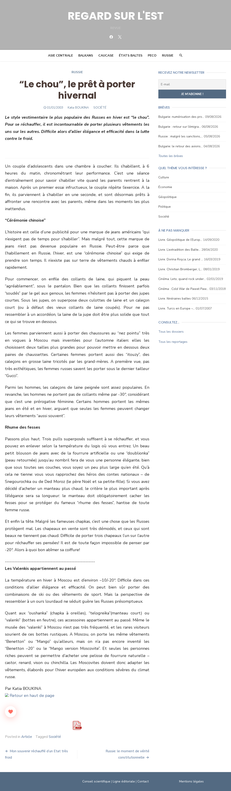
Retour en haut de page (31, 695)
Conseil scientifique (96, 781)
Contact (143, 781)
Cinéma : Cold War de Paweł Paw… (183, 289)
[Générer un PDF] (77, 725)
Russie (167, 55)
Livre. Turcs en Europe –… (176, 308)
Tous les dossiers (171, 332)
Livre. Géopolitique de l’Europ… (180, 240)
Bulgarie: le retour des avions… (180, 146)
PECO (152, 55)
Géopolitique (167, 197)
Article (26, 736)
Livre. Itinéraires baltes (174, 298)
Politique (164, 207)
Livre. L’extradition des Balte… (179, 250)
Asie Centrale (60, 55)
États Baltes (130, 55)
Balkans (85, 55)
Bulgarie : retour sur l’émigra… (179, 127)
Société (55, 736)
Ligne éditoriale (124, 781)
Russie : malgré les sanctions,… (180, 136)
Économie (165, 187)
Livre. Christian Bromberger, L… (180, 269)
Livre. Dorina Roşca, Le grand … (180, 259)
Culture (163, 177)
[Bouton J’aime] (10, 711)
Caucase (105, 55)
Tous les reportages (172, 342)
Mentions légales (191, 781)
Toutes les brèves (170, 156)
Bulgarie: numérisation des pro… (181, 117)
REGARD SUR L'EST (116, 15)
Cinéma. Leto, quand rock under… (182, 279)
